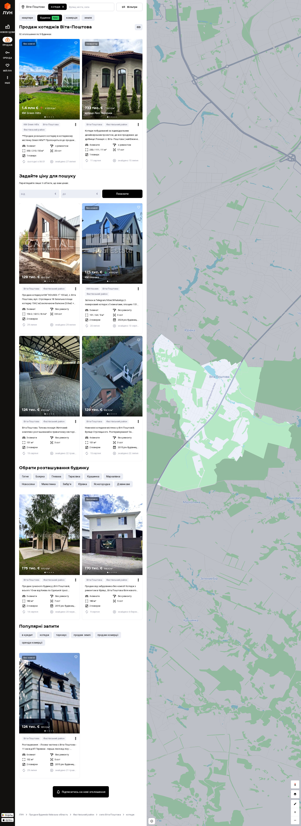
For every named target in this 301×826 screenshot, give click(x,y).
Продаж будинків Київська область (48, 814)
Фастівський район (34, 129)
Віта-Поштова (51, 124)
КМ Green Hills (31, 124)
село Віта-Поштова (110, 814)
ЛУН (21, 814)
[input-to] (81, 194)
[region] (224, 413)
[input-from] (39, 194)
